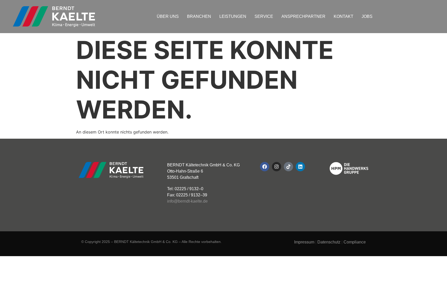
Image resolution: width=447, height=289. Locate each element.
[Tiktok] (288, 166)
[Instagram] (276, 166)
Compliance (355, 242)
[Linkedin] (300, 166)
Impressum (304, 242)
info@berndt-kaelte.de (187, 201)
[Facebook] (264, 166)
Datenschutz (328, 242)
